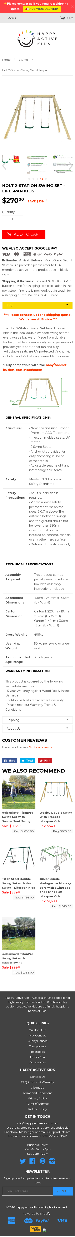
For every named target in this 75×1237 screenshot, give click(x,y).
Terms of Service (37, 1103)
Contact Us (37, 1076)
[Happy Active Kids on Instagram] (52, 1162)
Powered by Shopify (36, 1213)
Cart (69, 18)
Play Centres (37, 1035)
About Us (37, 728)
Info (37, 305)
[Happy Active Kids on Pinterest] (42, 1162)
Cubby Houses (37, 1041)
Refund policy (37, 1109)
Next (70, 166)
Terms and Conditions (37, 1093)
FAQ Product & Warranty (37, 1082)
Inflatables (38, 1051)
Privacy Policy (37, 1098)
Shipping (37, 720)
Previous (4, 166)
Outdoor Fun (37, 1030)
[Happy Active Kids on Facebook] (32, 1162)
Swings (23, 59)
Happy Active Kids (27, 1207)
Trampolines (37, 1046)
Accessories (37, 1062)
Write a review (39, 747)
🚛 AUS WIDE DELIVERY (42, 8)
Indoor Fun (37, 1057)
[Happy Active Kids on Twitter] (23, 1162)
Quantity (8, 212)
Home (6, 59)
